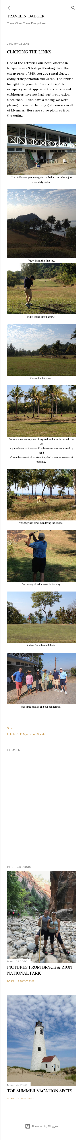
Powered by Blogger (45, 1126)
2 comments (26, 1098)
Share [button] (10, 728)
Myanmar (29, 734)
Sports (41, 734)
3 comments (26, 980)
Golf (19, 734)
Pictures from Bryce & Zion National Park (39, 970)
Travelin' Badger (25, 16)
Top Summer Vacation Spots (39, 1091)
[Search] (73, 7)
